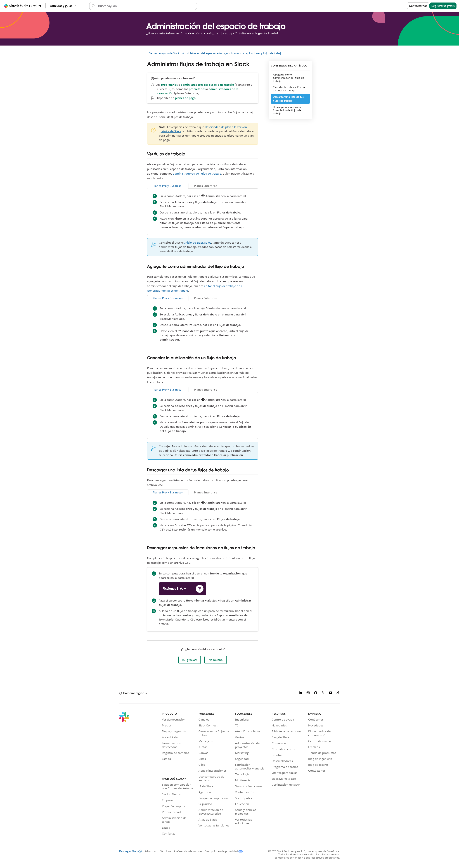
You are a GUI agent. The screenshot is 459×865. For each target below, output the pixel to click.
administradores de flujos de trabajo (197, 173)
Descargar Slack (128, 851)
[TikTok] (338, 693)
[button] (189, 660)
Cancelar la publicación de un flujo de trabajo (289, 89)
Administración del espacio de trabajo (205, 53)
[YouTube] (330, 693)
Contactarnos (418, 6)
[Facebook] (315, 693)
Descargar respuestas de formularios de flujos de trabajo (287, 110)
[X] (323, 693)
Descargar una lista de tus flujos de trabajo (288, 98)
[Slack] (124, 774)
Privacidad (151, 851)
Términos (165, 851)
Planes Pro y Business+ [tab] (168, 186)
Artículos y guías (61, 6)
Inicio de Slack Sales (197, 242)
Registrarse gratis (443, 6)
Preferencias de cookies (188, 851)
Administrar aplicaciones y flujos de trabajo (257, 53)
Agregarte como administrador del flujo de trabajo (288, 78)
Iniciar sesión (393, 6)
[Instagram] (308, 693)
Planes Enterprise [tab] (205, 186)
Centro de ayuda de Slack (164, 53)
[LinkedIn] (300, 693)
